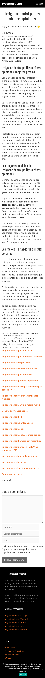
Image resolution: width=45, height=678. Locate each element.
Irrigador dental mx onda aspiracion (20, 456)
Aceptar (23, 674)
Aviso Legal (10, 647)
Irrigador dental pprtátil (16, 629)
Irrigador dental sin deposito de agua (20, 468)
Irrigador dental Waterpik (16, 619)
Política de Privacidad (14, 651)
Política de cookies (13, 654)
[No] (42, 669)
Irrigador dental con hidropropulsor (19, 368)
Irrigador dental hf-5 (12, 416)
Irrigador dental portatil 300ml (17, 350)
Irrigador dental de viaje (16, 615)
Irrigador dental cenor (13, 428)
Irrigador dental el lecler (14, 462)
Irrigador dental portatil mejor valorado (22, 356)
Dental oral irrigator (12, 474)
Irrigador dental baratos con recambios (21, 440)
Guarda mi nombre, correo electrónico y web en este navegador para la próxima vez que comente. (23, 549)
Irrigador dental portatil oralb (17, 374)
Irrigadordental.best (12, 3)
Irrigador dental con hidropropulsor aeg (22, 434)
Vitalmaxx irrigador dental (15, 410)
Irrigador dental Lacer (15, 626)
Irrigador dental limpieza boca (17, 362)
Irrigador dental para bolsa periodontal (21, 380)
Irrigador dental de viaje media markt (21, 404)
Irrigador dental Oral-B (15, 622)
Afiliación (9, 658)
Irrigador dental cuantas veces (17, 422)
